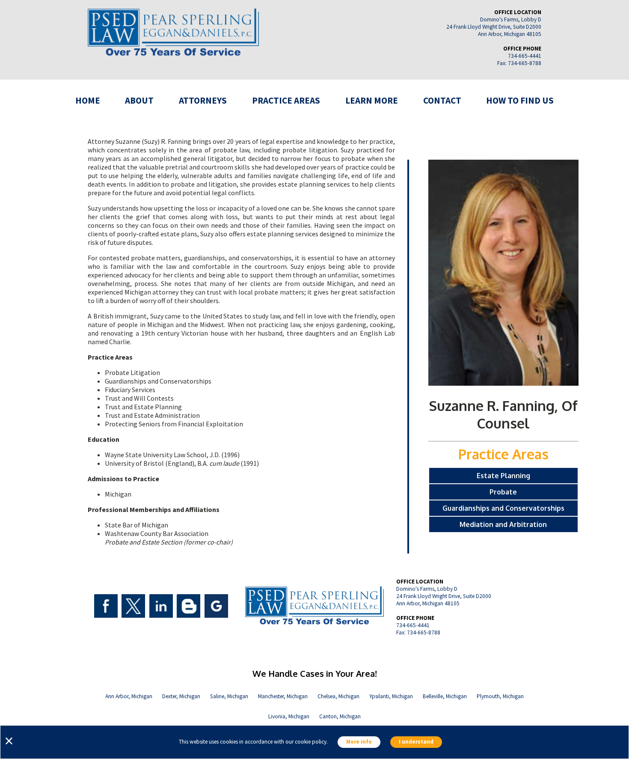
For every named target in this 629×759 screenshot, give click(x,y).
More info (359, 742)
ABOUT (139, 100)
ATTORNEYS (203, 100)
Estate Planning (503, 475)
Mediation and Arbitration (503, 524)
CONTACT (442, 100)
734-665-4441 (524, 56)
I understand (416, 742)
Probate (503, 492)
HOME (87, 100)
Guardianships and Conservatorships (503, 508)
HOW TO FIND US (520, 100)
